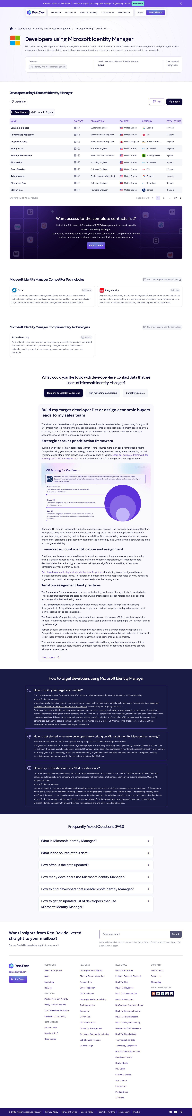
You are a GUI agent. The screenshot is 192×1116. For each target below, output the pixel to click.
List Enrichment (87, 993)
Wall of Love (121, 1080)
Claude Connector (123, 1057)
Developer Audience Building (93, 999)
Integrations (120, 1086)
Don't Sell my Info (107, 1112)
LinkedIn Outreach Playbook (128, 976)
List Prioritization (87, 1022)
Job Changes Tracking (90, 1040)
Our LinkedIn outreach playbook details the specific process (72, 572)
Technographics (87, 1005)
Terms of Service (151, 942)
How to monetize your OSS (127, 1051)
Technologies (24, 28)
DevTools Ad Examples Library (129, 1005)
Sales (46, 976)
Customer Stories (123, 1075)
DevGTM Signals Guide (125, 1034)
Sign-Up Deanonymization (92, 976)
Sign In (141, 12)
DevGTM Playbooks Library (127, 1022)
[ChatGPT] (158, 993)
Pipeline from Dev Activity (56, 999)
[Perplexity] (167, 993)
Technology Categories (126, 1046)
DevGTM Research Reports (127, 1011)
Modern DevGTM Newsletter (128, 1028)
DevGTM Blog (121, 982)
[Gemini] (162, 993)
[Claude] (153, 993)
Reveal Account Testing (55, 1016)
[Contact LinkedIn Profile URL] (75, 128)
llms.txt (136, 1112)
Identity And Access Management (53, 28)
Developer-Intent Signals (91, 970)
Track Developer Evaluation (56, 1010)
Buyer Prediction (87, 988)
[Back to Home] (11, 28)
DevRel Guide (121, 1063)
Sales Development (53, 970)
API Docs (119, 1098)
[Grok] (171, 993)
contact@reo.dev (18, 972)
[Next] (180, 198)
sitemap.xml (123, 1112)
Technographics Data (125, 1040)
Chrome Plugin (86, 1046)
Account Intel (86, 982)
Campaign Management (91, 1028)
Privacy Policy (170, 942)
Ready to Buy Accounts (55, 1005)
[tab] (20, 112)
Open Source (50, 1039)
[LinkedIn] (170, 1112)
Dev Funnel (85, 1017)
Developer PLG (51, 1033)
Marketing (49, 982)
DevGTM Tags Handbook (126, 1017)
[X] (181, 1112)
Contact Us (156, 976)
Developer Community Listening (94, 1034)
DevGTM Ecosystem (124, 999)
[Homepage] (36, 12)
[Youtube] (176, 1112)
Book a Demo (155, 12)
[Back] (152, 198)
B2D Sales (120, 1069)
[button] (56, 12)
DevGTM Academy (89, 12)
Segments (84, 1011)
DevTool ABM (50, 1027)
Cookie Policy (87, 1112)
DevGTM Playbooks (124, 988)
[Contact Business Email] (78, 128)
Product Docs (121, 1092)
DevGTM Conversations (126, 993)
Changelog (156, 982)
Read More (138, 4)
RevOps (48, 988)
